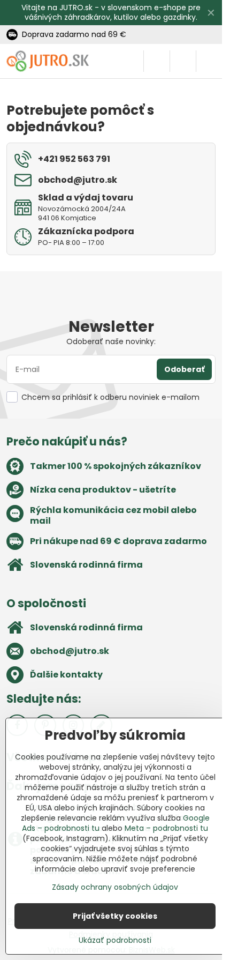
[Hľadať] (157, 61)
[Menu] (209, 61)
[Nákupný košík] (183, 61)
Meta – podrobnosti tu (166, 828)
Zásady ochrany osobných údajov (115, 887)
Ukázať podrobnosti (115, 940)
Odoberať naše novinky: (111, 341)
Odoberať (184, 369)
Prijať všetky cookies (115, 916)
